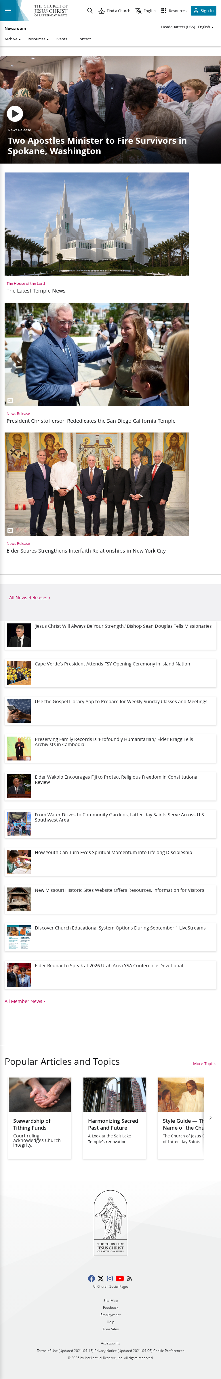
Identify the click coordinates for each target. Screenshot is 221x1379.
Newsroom (15, 28)
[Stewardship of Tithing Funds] (40, 1110)
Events (61, 38)
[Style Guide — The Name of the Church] (189, 1110)
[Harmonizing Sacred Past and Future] (114, 1110)
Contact (84, 38)
